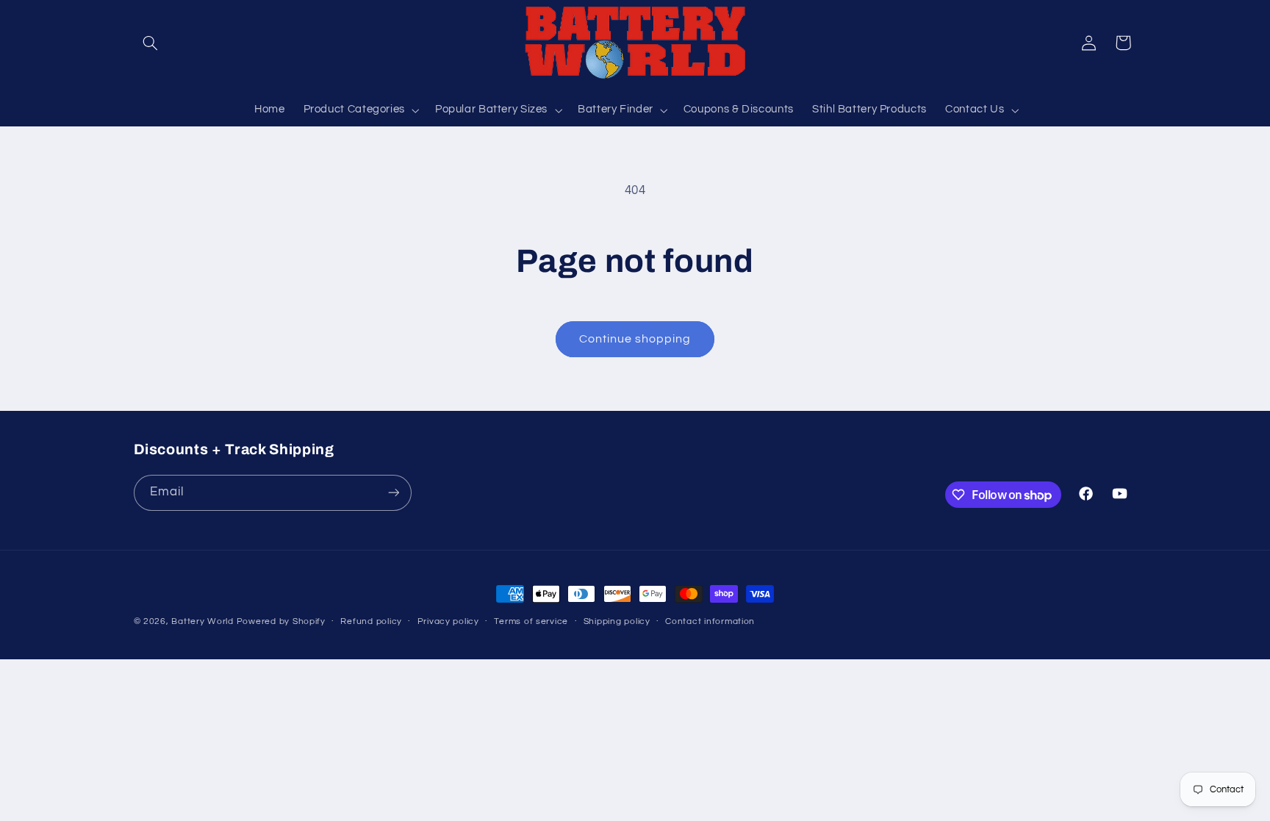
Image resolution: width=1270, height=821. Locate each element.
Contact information (710, 621)
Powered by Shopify (281, 621)
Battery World (202, 621)
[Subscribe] (393, 493)
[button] (151, 43)
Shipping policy (617, 621)
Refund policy (371, 621)
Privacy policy (448, 621)
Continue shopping (635, 339)
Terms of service (531, 621)
